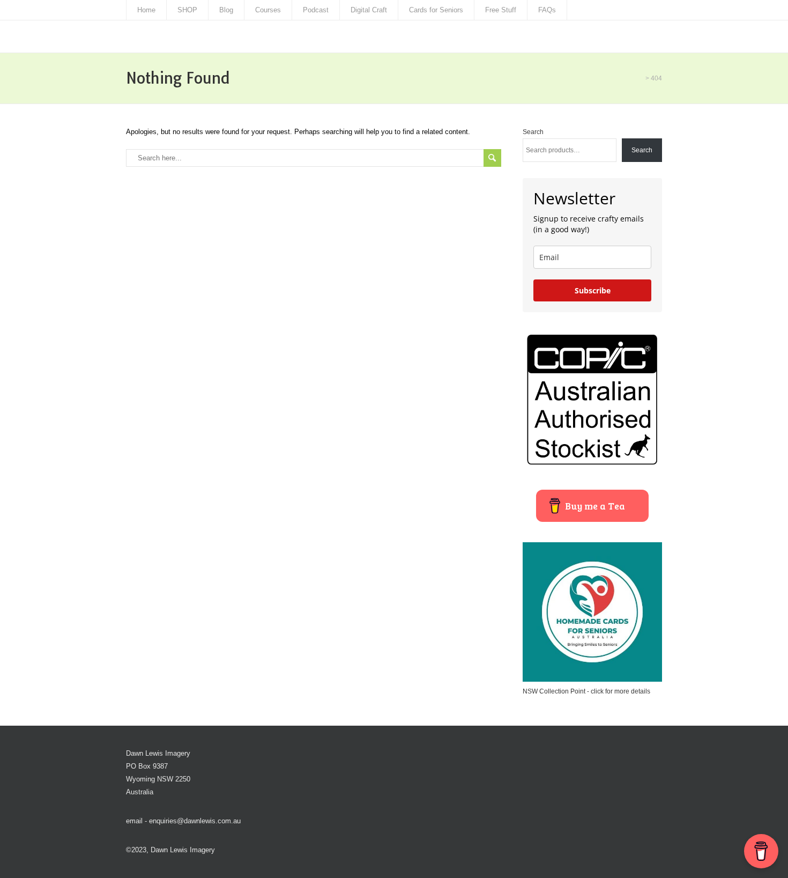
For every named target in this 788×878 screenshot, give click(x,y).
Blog (226, 10)
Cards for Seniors (436, 10)
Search (533, 132)
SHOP (187, 10)
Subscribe (593, 290)
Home (146, 10)
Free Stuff (500, 10)
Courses (268, 10)
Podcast (316, 10)
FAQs (547, 10)
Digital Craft (369, 10)
